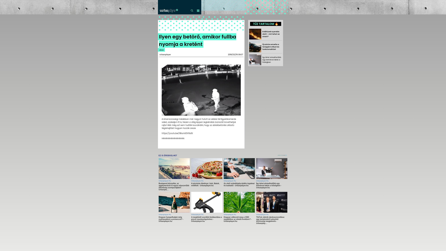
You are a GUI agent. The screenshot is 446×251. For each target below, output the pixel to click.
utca (161, 49)
